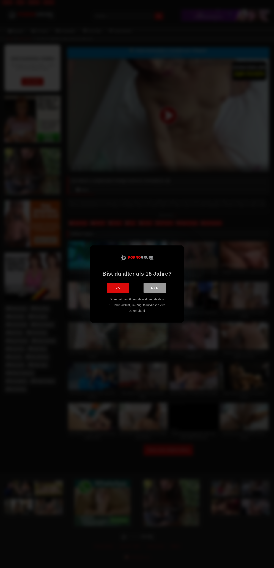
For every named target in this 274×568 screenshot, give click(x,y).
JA (118, 287)
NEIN (154, 287)
